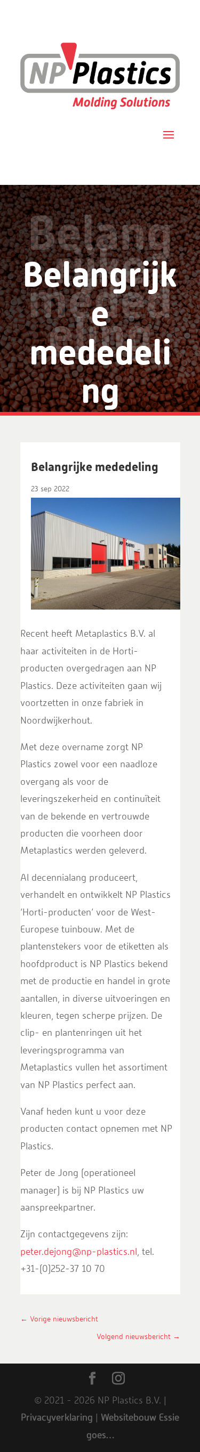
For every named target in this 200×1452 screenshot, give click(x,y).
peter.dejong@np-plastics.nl (78, 1252)
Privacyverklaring (57, 1418)
